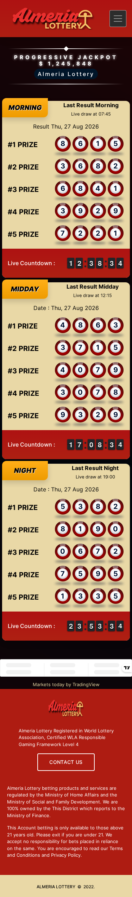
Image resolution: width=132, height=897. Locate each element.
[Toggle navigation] (117, 18)
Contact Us (66, 762)
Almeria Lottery (66, 73)
